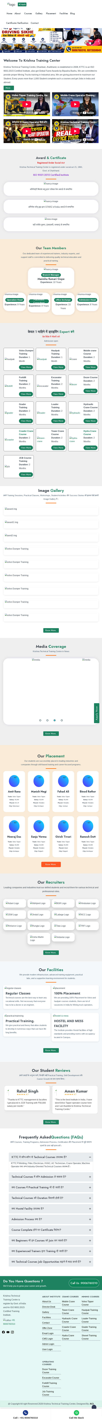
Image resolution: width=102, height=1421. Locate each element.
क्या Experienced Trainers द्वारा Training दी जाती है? (39, 1214)
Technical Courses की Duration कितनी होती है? (37, 1160)
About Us (46, 1264)
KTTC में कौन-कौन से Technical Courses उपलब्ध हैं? (39, 1119)
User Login (47, 1312)
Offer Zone (47, 1290)
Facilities (64, 13)
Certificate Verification (17, 23)
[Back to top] (94, 1407)
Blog (72, 13)
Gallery (38, 13)
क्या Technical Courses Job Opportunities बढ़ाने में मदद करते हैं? (46, 1224)
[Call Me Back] (76, 1412)
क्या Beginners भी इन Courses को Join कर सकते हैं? (39, 1203)
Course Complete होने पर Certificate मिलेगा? (36, 1192)
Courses (28, 13)
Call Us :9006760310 (84, 1246)
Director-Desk (48, 1269)
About (18, 13)
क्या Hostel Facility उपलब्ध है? (28, 1171)
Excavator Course (50, 1340)
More (8, 50)
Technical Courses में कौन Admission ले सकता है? (39, 1139)
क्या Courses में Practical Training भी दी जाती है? (38, 1150)
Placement (51, 13)
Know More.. (51, 592)
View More (26, 329)
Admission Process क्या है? (27, 1182)
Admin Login (48, 1306)
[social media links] (3, 1294)
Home (9, 13)
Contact (35, 23)
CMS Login (47, 1301)
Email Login (48, 1296)
